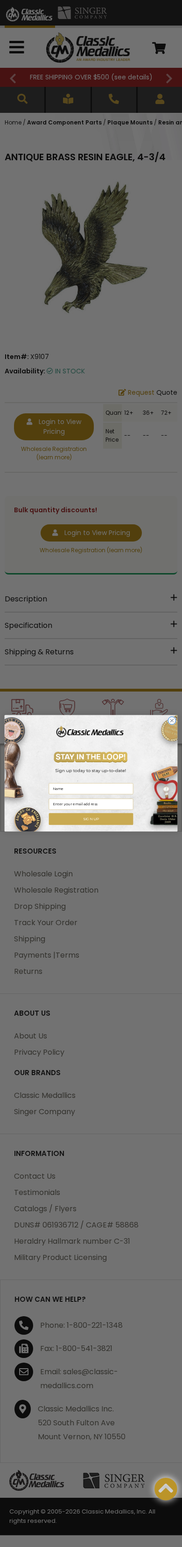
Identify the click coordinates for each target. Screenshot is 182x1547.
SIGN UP (90, 819)
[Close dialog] (172, 721)
